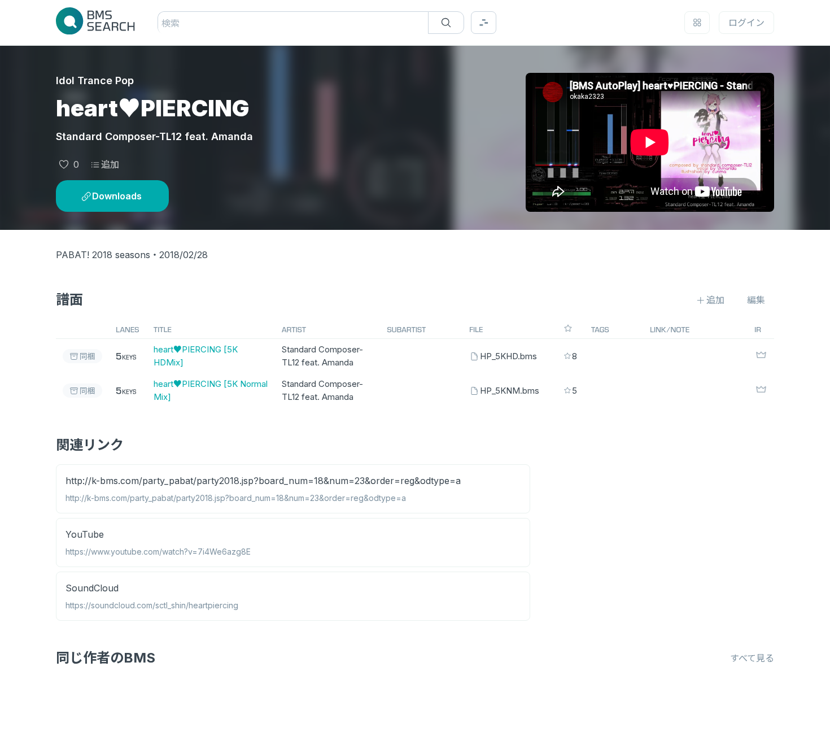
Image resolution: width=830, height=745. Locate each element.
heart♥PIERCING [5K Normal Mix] (211, 390)
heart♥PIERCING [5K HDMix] (196, 356)
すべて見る (752, 658)
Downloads (117, 196)
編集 (756, 300)
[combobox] (162, 23)
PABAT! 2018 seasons (103, 254)
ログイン (746, 22)
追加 (110, 164)
